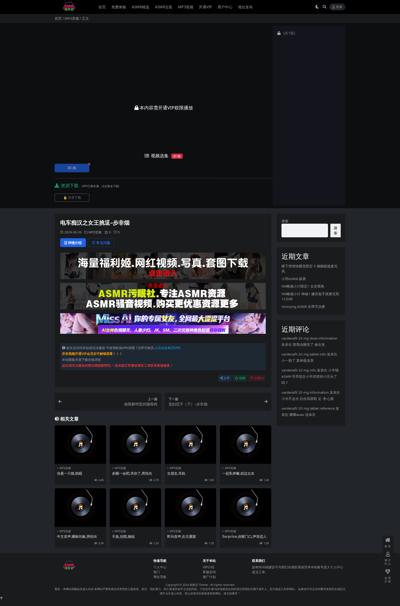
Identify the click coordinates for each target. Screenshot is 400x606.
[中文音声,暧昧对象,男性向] (80, 507)
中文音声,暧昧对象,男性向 (77, 536)
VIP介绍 (208, 567)
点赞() (259, 378)
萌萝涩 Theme (199, 585)
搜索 (284, 221)
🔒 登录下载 (72, 197)
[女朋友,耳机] (190, 444)
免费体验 (118, 6)
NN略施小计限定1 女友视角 (302, 286)
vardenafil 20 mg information (305, 392)
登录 (339, 7)
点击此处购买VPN (168, 348)
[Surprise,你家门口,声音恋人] (245, 507)
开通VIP (205, 6)
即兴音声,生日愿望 (181, 536)
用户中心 (225, 6)
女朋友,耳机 (176, 473)
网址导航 (159, 577)
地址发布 (245, 6)
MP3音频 (185, 6)
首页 (102, 6)
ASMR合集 (163, 6)
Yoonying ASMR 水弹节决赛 (303, 306)
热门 (156, 572)
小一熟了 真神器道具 (297, 360)
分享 (227, 378)
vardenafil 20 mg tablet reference (308, 408)
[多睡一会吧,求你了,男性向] (135, 444)
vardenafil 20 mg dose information (309, 338)
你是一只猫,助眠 (69, 473)
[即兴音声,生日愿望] (190, 507)
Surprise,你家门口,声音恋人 (244, 536)
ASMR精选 (140, 6)
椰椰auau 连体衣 (302, 414)
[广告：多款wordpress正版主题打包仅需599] (163, 267)
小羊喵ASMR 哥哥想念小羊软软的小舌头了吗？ (310, 376)
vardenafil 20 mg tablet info (303, 354)
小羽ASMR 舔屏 (293, 278)
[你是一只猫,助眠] (80, 444)
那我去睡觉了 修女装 (309, 344)
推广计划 (209, 577)
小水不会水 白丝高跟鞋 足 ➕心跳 (307, 398)
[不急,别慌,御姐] (135, 507)
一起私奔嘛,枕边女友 (238, 473)
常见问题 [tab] (103, 242)
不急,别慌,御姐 (123, 536)
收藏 (242, 378)
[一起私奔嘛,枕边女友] (245, 444)
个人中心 (159, 567)
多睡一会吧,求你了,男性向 (132, 473)
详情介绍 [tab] (75, 242)
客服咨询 (209, 572)
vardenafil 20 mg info (298, 370)
